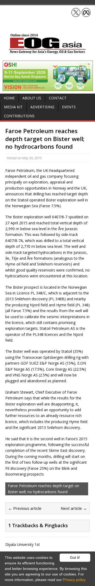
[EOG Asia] (47, 52)
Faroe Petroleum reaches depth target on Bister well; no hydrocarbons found (43, 488)
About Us (31, 97)
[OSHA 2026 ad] (48, 87)
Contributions (19, 115)
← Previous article (24, 508)
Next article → (74, 508)
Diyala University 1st (22, 544)
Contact (57, 97)
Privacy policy (74, 580)
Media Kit (13, 106)
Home (9, 97)
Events (69, 106)
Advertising (42, 106)
